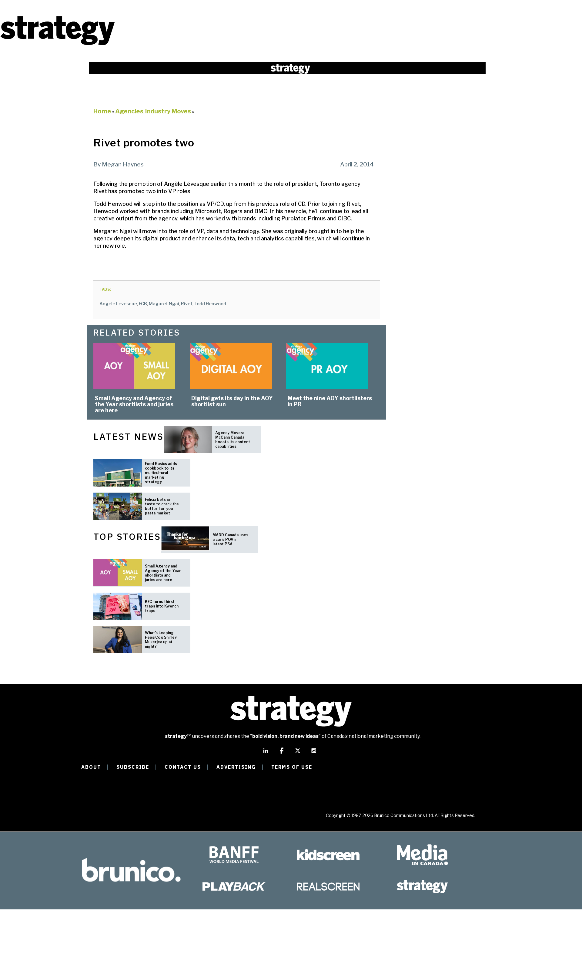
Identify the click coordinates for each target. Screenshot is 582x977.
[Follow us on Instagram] (313, 753)
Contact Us (183, 767)
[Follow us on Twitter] (297, 753)
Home (102, 111)
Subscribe (132, 767)
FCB (143, 303)
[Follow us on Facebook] (281, 753)
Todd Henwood (210, 303)
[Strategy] (57, 44)
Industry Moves (168, 111)
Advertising (236, 767)
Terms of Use (291, 767)
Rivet (186, 303)
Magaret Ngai (164, 303)
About (91, 767)
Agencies (129, 111)
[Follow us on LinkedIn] (265, 753)
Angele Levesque (118, 303)
